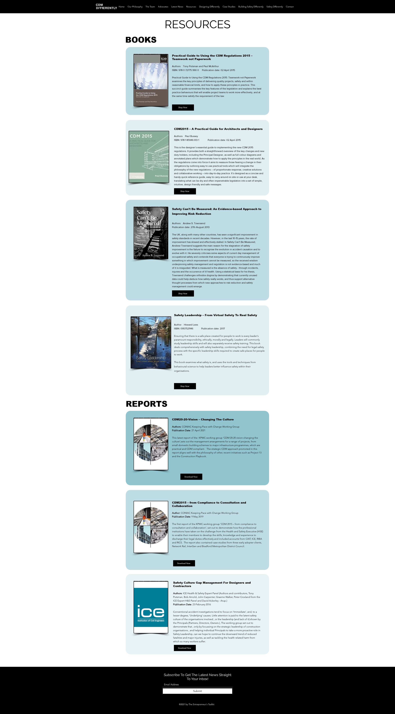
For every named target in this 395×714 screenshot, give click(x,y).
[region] (197, 81)
